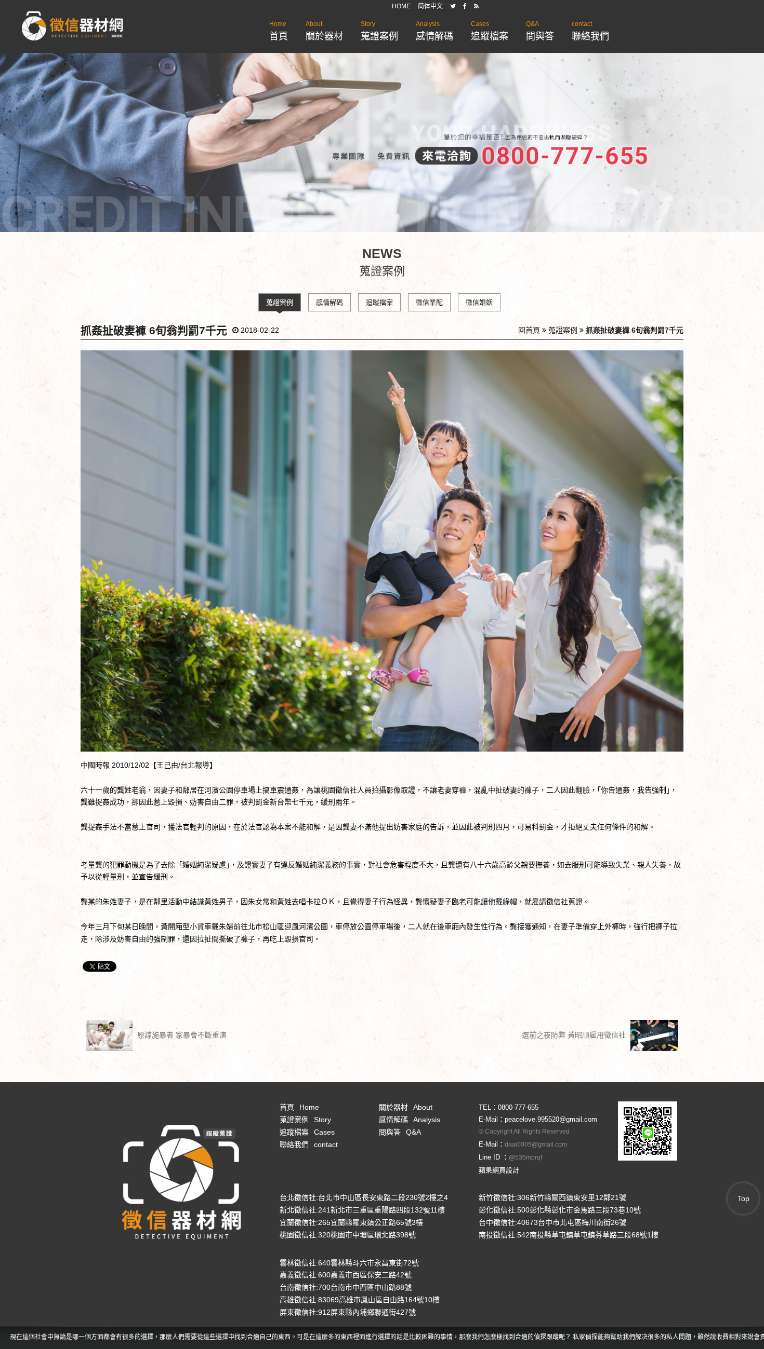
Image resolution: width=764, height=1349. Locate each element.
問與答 (540, 31)
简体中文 (430, 6)
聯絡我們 (590, 31)
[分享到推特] (453, 6)
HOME (401, 6)
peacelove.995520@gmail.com (551, 1119)
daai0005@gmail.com (536, 1144)
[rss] (476, 6)
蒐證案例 (379, 31)
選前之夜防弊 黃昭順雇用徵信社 (575, 1034)
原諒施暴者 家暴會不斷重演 (181, 1034)
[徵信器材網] (72, 26)
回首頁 (529, 330)
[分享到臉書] (465, 6)
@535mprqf (525, 1157)
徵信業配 (429, 302)
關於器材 (324, 31)
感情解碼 (434, 31)
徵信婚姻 (479, 302)
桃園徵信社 (339, 790)
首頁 (278, 31)
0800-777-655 (518, 1107)
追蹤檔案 (489, 31)
